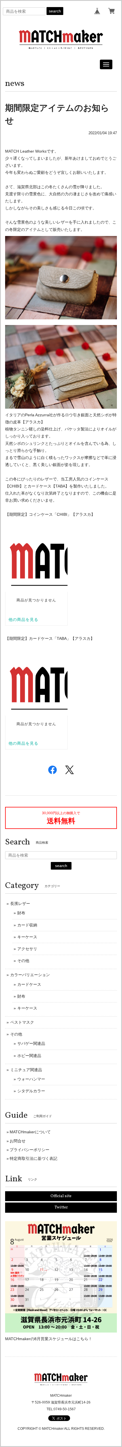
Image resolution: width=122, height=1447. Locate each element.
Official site (61, 1196)
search (55, 11)
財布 (21, 913)
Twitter (61, 1207)
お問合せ (18, 1141)
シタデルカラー (31, 1091)
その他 (23, 960)
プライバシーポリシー (29, 1149)
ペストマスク (22, 1022)
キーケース (27, 937)
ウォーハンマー (31, 1079)
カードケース (29, 984)
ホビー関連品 (29, 1055)
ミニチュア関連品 (26, 1069)
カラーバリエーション (30, 974)
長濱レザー (20, 903)
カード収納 (27, 925)
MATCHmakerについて (30, 1132)
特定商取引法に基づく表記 (33, 1158)
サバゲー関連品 (31, 1043)
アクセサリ (27, 948)
